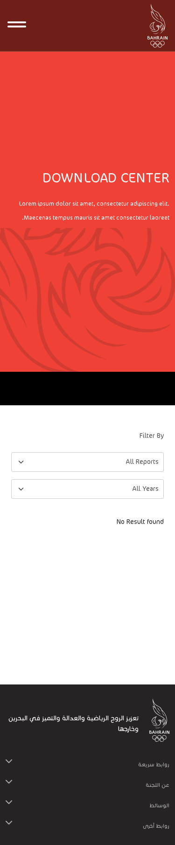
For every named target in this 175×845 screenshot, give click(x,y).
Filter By (152, 436)
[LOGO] (154, 25)
